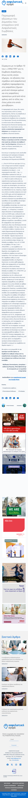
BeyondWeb (14, 796)
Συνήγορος (21, 391)
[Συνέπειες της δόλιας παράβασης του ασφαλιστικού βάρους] (14, 674)
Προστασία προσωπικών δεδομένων (14, 787)
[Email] (19, 56)
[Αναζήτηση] (22, 3)
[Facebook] (4, 56)
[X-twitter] (12, 765)
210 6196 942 (15, 760)
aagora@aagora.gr (16, 758)
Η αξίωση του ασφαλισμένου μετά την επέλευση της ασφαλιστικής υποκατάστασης (12, 711)
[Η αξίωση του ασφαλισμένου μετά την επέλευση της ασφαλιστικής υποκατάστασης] (14, 699)
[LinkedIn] (11, 56)
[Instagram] (16, 765)
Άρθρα (4, 11)
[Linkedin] (20, 765)
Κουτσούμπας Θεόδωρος (9, 391)
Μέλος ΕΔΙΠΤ (21, 785)
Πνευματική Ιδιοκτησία (18, 783)
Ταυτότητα (14, 789)
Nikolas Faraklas (9, 794)
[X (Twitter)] (7, 56)
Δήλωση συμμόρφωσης (10, 785)
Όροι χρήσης (7, 783)
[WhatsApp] (15, 56)
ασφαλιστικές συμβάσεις (9, 388)
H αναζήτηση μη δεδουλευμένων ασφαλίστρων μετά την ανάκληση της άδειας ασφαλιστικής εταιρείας (12, 659)
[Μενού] (25, 3)
